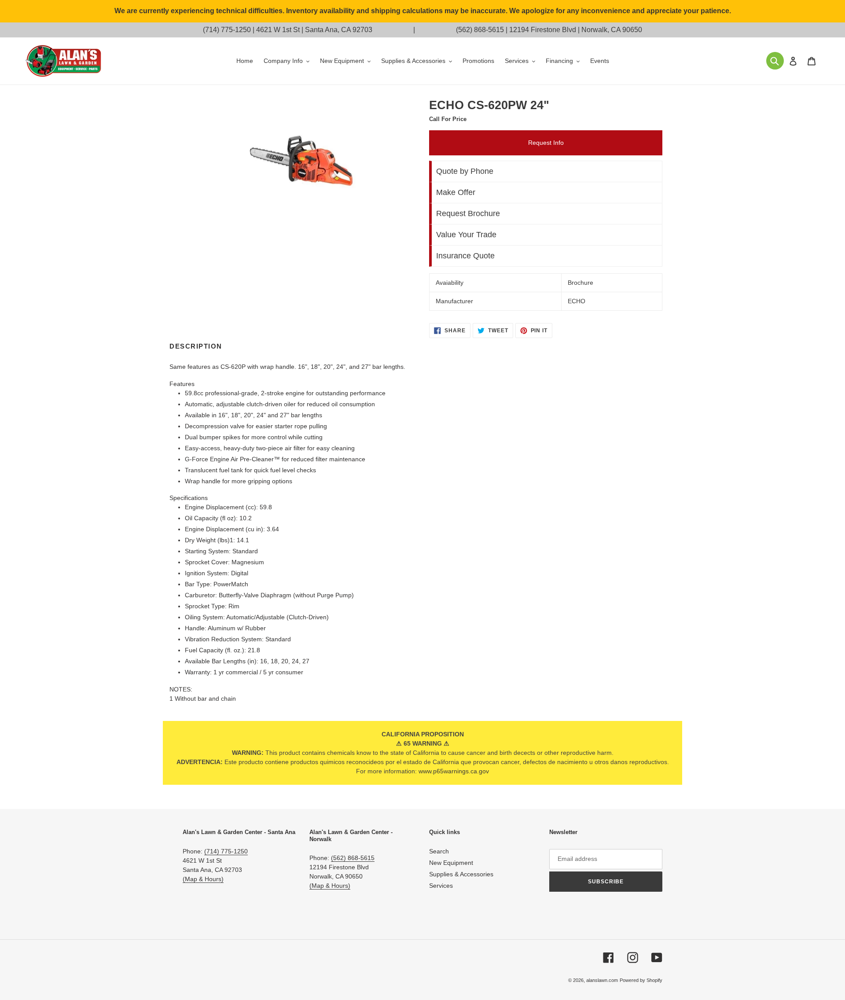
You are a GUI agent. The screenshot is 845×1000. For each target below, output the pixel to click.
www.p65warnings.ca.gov (454, 771)
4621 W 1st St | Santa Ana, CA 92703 (314, 29)
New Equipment (451, 862)
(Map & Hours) (203, 878)
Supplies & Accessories (461, 874)
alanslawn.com (602, 980)
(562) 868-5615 (480, 29)
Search (439, 851)
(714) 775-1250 (227, 29)
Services (441, 885)
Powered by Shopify (641, 980)
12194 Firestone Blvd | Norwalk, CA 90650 (575, 29)
